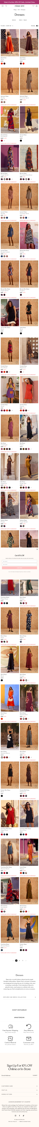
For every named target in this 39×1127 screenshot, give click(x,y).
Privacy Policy (12, 1121)
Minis (14, 20)
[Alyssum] (26, 873)
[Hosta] (26, 796)
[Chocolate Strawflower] (7, 179)
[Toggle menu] (2, 6)
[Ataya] (1, 410)
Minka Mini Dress (24, 251)
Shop (15, 9)
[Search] (6, 6)
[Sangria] (21, 680)
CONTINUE (19, 567)
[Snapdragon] (1, 449)
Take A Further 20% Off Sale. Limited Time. (19, 2)
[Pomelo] (21, 256)
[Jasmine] (21, 757)
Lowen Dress (4, 212)
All (19, 9)
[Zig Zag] (1, 102)
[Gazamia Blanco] (4, 179)
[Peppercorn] (7, 372)
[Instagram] (15, 1115)
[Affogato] (4, 912)
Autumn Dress (4, 97)
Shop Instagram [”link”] (19, 1010)
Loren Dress (23, 868)
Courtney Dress (5, 598)
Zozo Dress (3, 58)
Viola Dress (23, 328)
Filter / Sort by (6, 25)
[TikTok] (23, 1115)
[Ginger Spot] (4, 449)
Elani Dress (23, 598)
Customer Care (7, 1086)
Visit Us (4, 1090)
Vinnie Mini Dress (5, 328)
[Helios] (28, 912)
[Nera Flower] (7, 603)
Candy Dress (4, 366)
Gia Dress (4, 444)
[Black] (21, 141)
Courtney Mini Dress (6, 829)
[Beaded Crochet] (7, 218)
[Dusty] (23, 603)
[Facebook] (19, 1115)
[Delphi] (23, 256)
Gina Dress (4, 675)
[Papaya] (4, 372)
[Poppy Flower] (1, 603)
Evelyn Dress (23, 945)
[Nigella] (21, 642)
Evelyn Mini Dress (5, 790)
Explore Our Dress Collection (14, 997)
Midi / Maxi (23, 20)
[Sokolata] (23, 950)
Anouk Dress (4, 135)
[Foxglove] (9, 179)
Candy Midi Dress (24, 790)
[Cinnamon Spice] (4, 102)
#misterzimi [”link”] (19, 1017)
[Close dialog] (37, 549)
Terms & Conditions (24, 1121)
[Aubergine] (26, 950)
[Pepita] (9, 449)
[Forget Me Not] (1, 179)
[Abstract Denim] (4, 603)
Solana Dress (4, 521)
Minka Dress (4, 906)
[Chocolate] (4, 64)
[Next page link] (26, 960)
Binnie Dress (4, 174)
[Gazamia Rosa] (23, 680)
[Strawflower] (1, 141)
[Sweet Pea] (26, 603)
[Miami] (23, 873)
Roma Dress (23, 636)
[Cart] (36, 6)
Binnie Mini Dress (5, 289)
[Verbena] (21, 603)
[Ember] (26, 912)
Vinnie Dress (23, 135)
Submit (35, 1075)
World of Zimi (7, 1094)
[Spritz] (1, 64)
